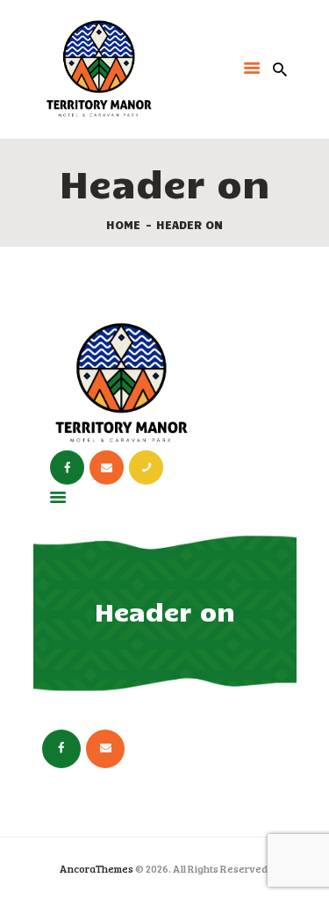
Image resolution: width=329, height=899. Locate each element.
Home (123, 225)
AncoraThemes (96, 868)
